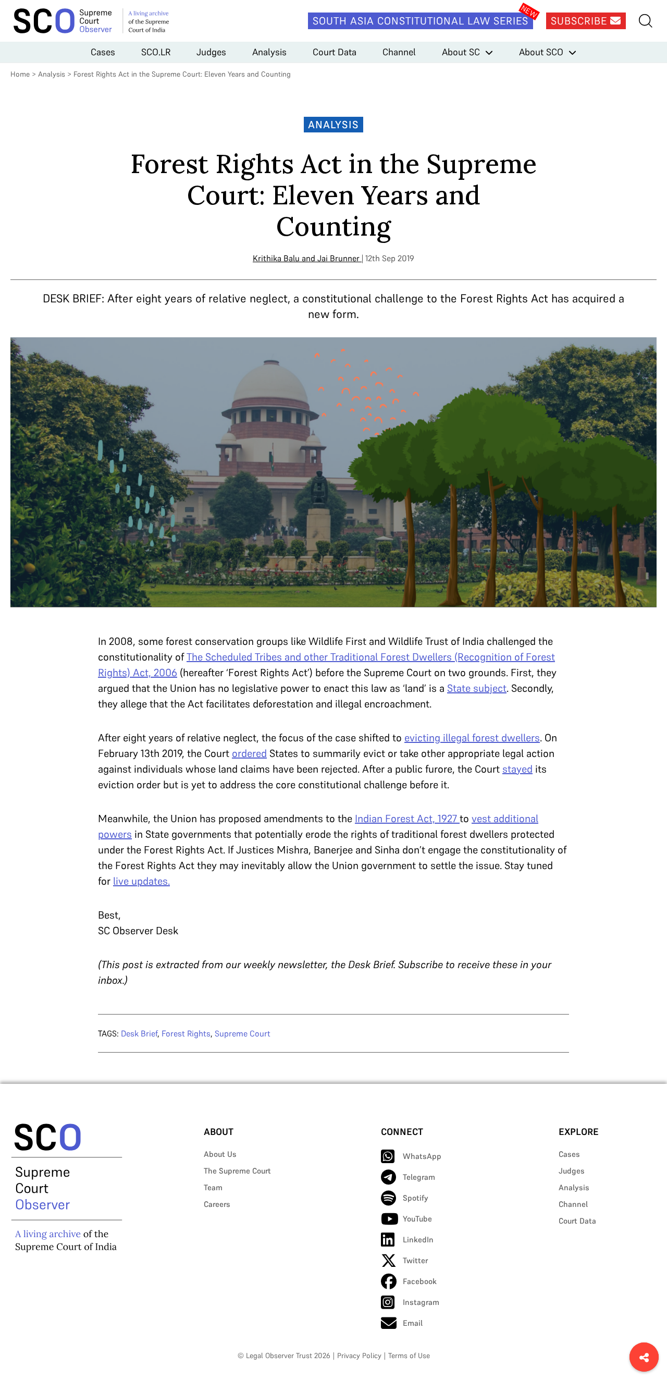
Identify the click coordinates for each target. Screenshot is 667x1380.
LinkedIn (418, 1239)
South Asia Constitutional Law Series (420, 21)
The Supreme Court (237, 1171)
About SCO (541, 52)
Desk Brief (139, 1033)
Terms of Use (409, 1355)
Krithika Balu (276, 258)
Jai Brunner (338, 258)
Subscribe (580, 21)
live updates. (141, 881)
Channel (399, 52)
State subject (477, 688)
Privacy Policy (359, 1355)
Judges (211, 52)
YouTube (417, 1219)
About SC (461, 52)
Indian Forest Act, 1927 (407, 818)
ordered (249, 753)
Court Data (334, 52)
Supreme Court (242, 1033)
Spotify (415, 1198)
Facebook (420, 1281)
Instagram (421, 1302)
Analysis (269, 52)
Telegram (419, 1177)
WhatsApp (422, 1156)
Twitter (415, 1260)
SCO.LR (155, 52)
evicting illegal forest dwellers (472, 737)
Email (413, 1323)
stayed (517, 769)
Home (20, 74)
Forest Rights (186, 1033)
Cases (103, 52)
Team (213, 1187)
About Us (220, 1154)
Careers (217, 1204)
